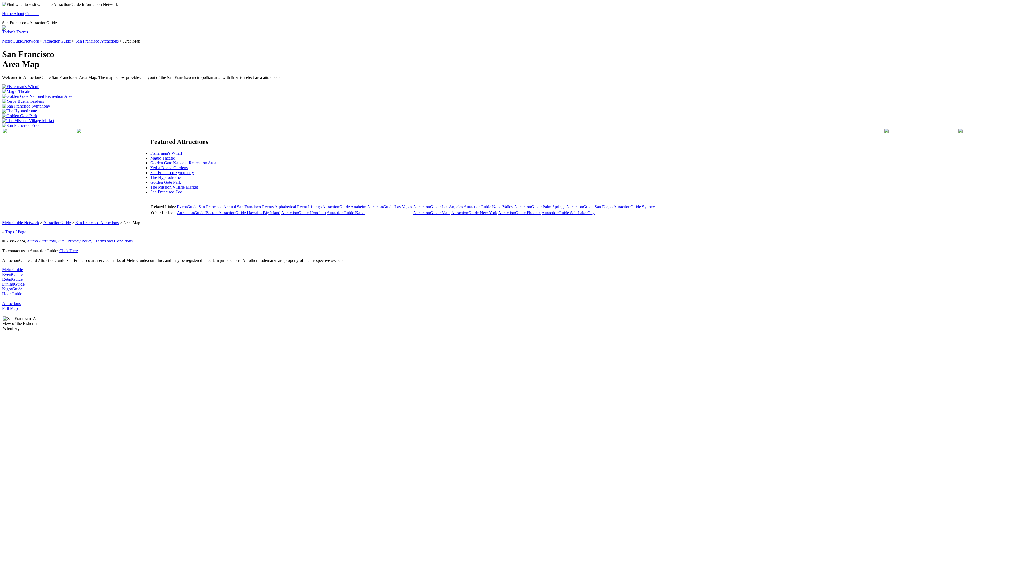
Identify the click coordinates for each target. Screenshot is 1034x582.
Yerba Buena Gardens (169, 167)
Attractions (11, 303)
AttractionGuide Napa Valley (488, 207)
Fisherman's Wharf (166, 153)
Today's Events (15, 32)
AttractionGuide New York (474, 212)
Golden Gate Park (165, 182)
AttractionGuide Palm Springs (539, 207)
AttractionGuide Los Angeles (438, 207)
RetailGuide (12, 279)
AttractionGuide (57, 41)
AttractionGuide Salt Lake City (568, 212)
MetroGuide (12, 269)
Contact (32, 13)
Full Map (10, 308)
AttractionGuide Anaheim (344, 207)
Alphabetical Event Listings (298, 207)
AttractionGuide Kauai (346, 212)
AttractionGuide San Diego (589, 207)
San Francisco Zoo (166, 192)
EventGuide (12, 274)
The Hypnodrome (165, 177)
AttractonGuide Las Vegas (389, 207)
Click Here (68, 250)
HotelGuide (12, 294)
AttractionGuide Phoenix (519, 212)
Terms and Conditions (114, 241)
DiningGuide (13, 284)
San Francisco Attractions (97, 41)
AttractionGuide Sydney (634, 207)
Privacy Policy (80, 241)
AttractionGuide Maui (431, 212)
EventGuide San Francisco (199, 207)
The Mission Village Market (174, 187)
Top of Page (15, 232)
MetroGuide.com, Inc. (46, 241)
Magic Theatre (162, 158)
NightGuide (12, 289)
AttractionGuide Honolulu (303, 212)
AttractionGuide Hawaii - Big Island (249, 212)
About (18, 13)
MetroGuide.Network (20, 41)
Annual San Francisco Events (248, 207)
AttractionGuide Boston (197, 212)
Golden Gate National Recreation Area (183, 163)
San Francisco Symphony (172, 172)
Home (7, 13)
